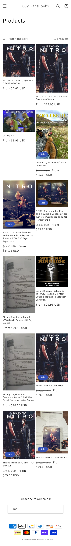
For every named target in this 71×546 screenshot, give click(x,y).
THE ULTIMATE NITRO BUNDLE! (52, 457)
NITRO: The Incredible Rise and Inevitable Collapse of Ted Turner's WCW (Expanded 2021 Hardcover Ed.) (52, 215)
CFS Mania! (8, 135)
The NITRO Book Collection (50, 385)
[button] (5, 6)
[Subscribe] (59, 509)
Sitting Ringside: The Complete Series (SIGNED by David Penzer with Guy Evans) (18, 397)
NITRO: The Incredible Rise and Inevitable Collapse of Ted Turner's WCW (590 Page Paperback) (18, 237)
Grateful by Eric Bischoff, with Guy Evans (51, 164)
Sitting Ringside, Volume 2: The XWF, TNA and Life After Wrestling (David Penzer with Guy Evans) (51, 295)
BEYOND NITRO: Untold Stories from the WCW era (52, 98)
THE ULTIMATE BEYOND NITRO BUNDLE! (18, 464)
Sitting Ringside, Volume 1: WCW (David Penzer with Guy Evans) (18, 320)
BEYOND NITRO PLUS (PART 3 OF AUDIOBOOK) (18, 82)
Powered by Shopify (45, 539)
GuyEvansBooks (30, 539)
